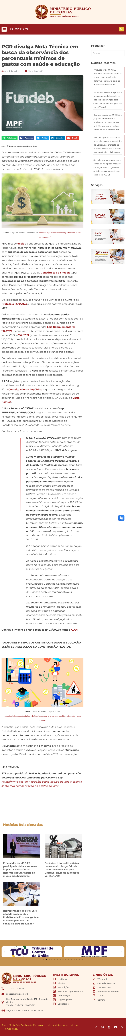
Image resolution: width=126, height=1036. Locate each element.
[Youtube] (116, 1027)
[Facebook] (109, 1027)
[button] (4, 29)
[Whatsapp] (96, 1027)
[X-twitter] (122, 1027)
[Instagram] (102, 1027)
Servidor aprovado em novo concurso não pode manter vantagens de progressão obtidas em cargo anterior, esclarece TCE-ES (107, 167)
